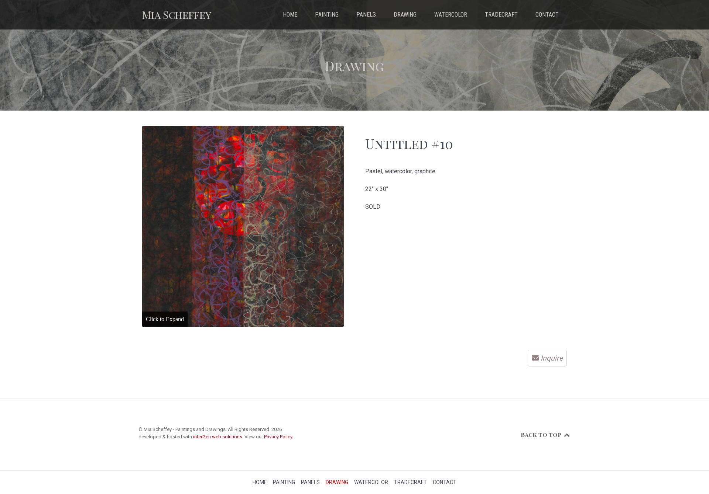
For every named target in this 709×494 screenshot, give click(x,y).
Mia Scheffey (176, 14)
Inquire (552, 358)
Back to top (542, 434)
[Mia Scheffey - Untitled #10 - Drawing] (243, 226)
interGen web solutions (217, 436)
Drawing (354, 65)
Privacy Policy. (278, 436)
